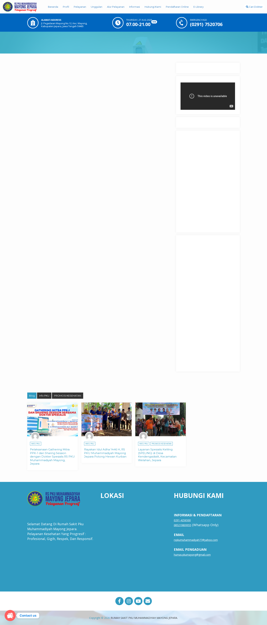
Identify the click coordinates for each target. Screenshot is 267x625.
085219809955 (182, 525)
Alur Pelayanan (115, 6)
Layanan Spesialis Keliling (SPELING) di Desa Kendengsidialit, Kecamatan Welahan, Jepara (157, 455)
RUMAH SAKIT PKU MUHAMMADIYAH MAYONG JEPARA (144, 618)
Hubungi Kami (153, 6)
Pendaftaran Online (177, 6)
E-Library (198, 6)
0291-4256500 (182, 520)
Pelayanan (80, 6)
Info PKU (44, 395)
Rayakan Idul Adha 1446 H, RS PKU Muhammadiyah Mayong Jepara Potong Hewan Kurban (105, 453)
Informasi (134, 6)
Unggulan (96, 6)
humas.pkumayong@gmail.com (192, 554)
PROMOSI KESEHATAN (67, 395)
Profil (66, 6)
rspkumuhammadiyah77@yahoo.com (196, 540)
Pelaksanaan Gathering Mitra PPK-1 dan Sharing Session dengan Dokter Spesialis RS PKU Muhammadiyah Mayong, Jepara (52, 456)
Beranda (53, 6)
